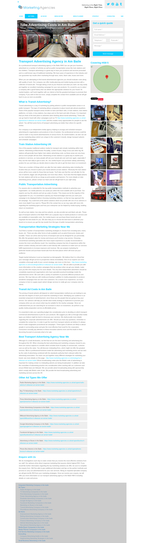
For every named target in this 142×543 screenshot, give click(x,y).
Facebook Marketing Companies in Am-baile (35, 503)
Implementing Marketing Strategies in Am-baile (36, 538)
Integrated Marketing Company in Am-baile (34, 485)
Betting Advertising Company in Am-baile (34, 516)
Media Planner (78, 16)
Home (21, 16)
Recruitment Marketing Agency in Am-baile (35, 525)
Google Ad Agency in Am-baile (30, 501)
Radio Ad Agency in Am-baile (30, 489)
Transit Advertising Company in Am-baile (34, 507)
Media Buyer (58, 16)
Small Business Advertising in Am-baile (32, 540)
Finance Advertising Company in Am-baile (34, 520)
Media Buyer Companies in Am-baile (31, 527)
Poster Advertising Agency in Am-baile (33, 496)
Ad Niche (44, 16)
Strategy (95, 16)
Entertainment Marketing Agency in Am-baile (35, 514)
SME (122, 16)
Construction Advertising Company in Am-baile (36, 518)
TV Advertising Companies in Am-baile (33, 492)
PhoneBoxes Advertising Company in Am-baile (36, 509)
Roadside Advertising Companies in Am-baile (36, 498)
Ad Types (31, 16)
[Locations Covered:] (18, 2)
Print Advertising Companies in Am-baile (34, 494)
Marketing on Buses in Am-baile (31, 505)
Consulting (111, 16)
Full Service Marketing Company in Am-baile (34, 532)
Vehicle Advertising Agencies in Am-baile (34, 523)
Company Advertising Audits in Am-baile (34, 536)
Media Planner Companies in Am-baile (32, 529)
